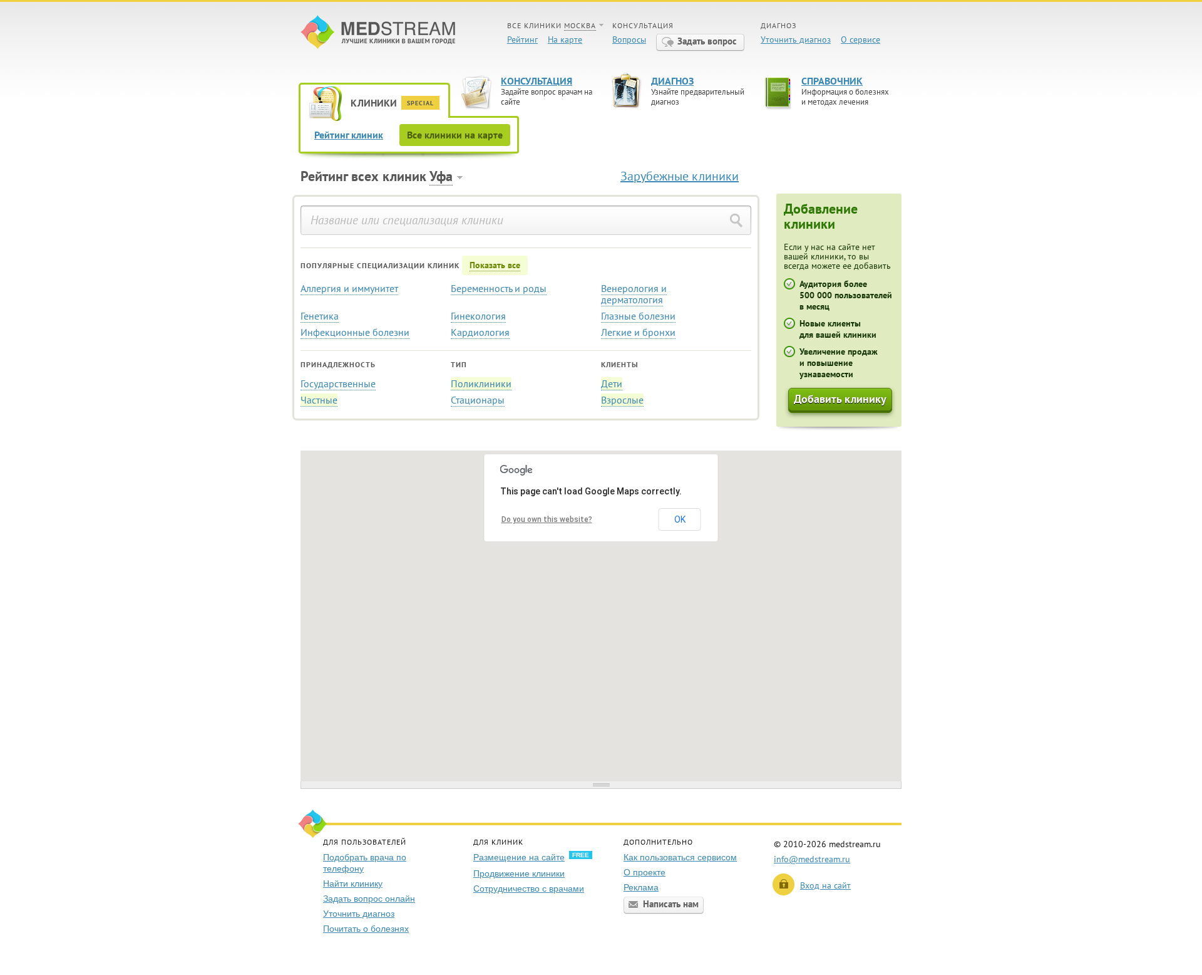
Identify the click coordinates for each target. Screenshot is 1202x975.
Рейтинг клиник (348, 134)
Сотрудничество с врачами (528, 889)
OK (680, 519)
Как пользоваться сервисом (680, 857)
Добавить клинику (840, 399)
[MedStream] (377, 33)
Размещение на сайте (519, 857)
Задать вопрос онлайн (369, 899)
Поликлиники (481, 383)
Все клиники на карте (455, 134)
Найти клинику (353, 884)
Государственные (338, 383)
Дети (611, 383)
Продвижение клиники (519, 873)
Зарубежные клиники (679, 176)
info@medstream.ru (812, 859)
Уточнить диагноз (796, 39)
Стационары (478, 400)
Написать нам (671, 904)
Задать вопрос (707, 41)
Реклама (641, 887)
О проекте (644, 872)
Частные (318, 400)
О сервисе (860, 39)
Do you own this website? (546, 519)
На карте (565, 39)
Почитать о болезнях (366, 929)
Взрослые (622, 400)
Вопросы (629, 39)
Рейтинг (522, 39)
